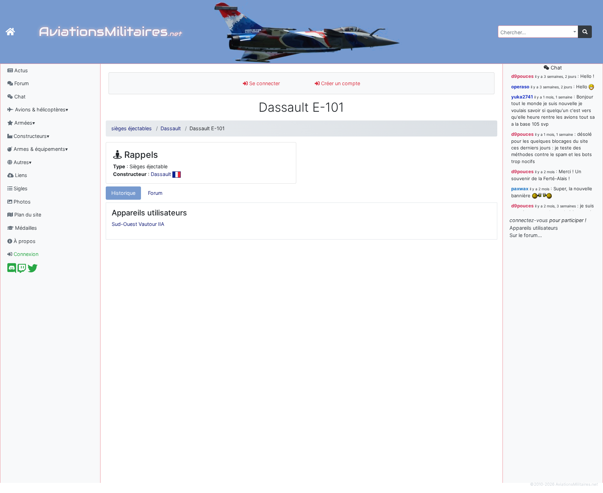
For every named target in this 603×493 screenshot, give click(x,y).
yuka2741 (522, 97)
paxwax (519, 188)
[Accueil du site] (10, 31)
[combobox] (538, 31)
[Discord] (11, 270)
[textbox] (536, 32)
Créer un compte (340, 83)
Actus (20, 70)
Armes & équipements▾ (40, 149)
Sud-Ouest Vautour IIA (138, 224)
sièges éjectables (131, 128)
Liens (20, 175)
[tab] (123, 193)
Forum (21, 83)
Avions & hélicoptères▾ (41, 109)
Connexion (25, 254)
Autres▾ (21, 162)
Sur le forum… (525, 235)
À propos (24, 241)
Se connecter (264, 83)
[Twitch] (21, 270)
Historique (123, 193)
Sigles (20, 188)
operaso (520, 86)
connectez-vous (528, 220)
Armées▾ (24, 123)
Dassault (171, 128)
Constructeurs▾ (30, 136)
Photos (21, 202)
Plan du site (27, 215)
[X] (33, 270)
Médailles (25, 228)
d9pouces (522, 76)
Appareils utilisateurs (533, 228)
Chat (19, 97)
